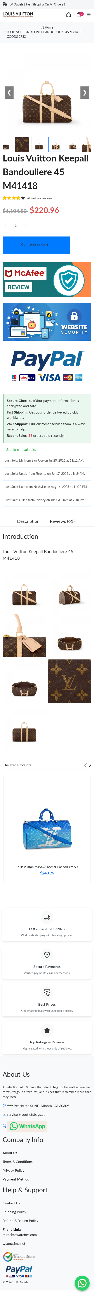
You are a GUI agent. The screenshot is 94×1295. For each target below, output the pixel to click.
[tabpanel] (47, 830)
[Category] (89, 15)
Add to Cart (39, 245)
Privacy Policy (13, 1170)
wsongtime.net (14, 1243)
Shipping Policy (14, 1212)
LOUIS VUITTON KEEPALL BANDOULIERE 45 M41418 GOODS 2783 (44, 34)
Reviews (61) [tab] (62, 521)
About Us (10, 1153)
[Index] (68, 15)
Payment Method (16, 1179)
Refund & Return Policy (20, 1221)
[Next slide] (89, 765)
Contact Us (11, 1203)
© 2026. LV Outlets (15, 1282)
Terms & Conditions (18, 1162)
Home (48, 27)
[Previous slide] (85, 765)
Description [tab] (28, 521)
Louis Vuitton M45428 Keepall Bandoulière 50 (47, 867)
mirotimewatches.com (20, 1235)
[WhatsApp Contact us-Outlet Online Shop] (82, 1283)
